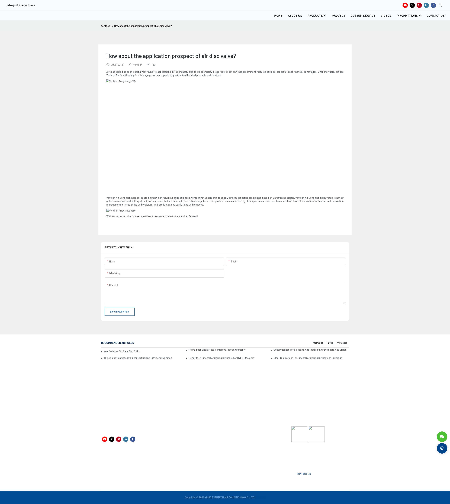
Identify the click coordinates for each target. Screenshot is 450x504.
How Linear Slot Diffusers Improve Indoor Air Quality (217, 349)
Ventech (105, 25)
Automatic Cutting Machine (306, 455)
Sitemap (260, 497)
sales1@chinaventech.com (226, 458)
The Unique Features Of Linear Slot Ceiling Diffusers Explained (138, 357)
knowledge (342, 343)
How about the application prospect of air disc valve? (143, 25)
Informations (318, 343)
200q (330, 343)
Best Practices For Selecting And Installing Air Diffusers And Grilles (310, 349)
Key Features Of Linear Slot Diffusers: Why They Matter (122, 351)
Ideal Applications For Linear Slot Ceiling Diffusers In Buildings (308, 357)
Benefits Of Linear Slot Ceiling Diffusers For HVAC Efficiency (222, 357)
